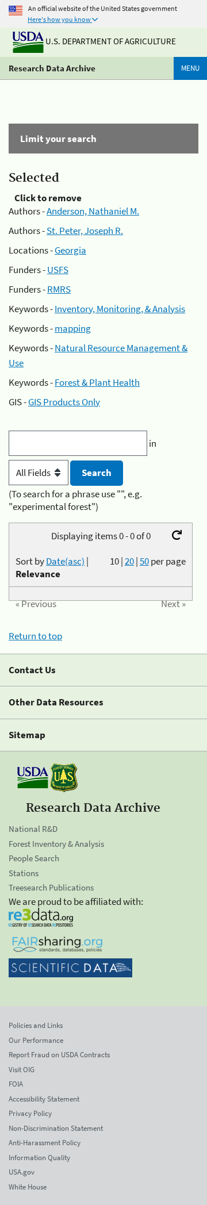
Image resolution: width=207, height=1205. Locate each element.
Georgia (70, 250)
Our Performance (36, 1040)
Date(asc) (65, 561)
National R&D (33, 828)
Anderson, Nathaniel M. (93, 211)
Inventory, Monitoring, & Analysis (120, 308)
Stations (24, 873)
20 (129, 561)
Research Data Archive (52, 68)
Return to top (35, 636)
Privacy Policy (30, 1113)
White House (28, 1187)
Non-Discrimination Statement (56, 1128)
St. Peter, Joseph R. (85, 230)
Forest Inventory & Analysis (56, 843)
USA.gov (21, 1172)
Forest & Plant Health (97, 382)
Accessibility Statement (44, 1099)
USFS (57, 269)
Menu (190, 68)
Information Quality (39, 1157)
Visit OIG (21, 1069)
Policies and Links (36, 1025)
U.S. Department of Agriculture (110, 41)
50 (144, 561)
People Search (34, 858)
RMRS (59, 289)
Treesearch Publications (51, 887)
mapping (73, 328)
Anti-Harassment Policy (44, 1143)
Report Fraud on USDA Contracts (59, 1055)
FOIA (16, 1084)
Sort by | (52, 567)
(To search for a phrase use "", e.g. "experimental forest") (75, 500)
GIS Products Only (64, 402)
